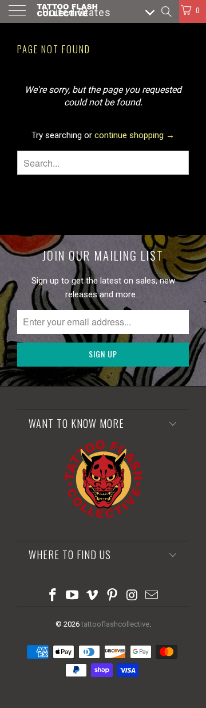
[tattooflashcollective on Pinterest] (112, 596)
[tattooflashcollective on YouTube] (72, 596)
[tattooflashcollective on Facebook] (52, 596)
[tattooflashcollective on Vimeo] (92, 596)
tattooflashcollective (115, 624)
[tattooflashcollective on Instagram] (132, 596)
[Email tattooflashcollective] (152, 596)
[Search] (166, 11)
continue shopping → (134, 135)
